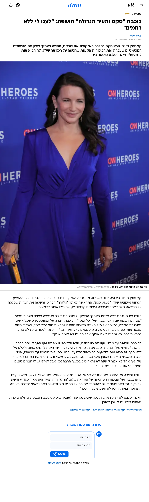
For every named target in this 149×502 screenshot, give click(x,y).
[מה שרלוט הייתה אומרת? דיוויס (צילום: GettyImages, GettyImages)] (74, 176)
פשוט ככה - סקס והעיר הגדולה (87, 410)
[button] (131, 5)
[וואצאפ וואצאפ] (18, 5)
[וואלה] (74, 5)
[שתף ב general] (11, 5)
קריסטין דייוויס (134, 410)
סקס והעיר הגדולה (115, 410)
